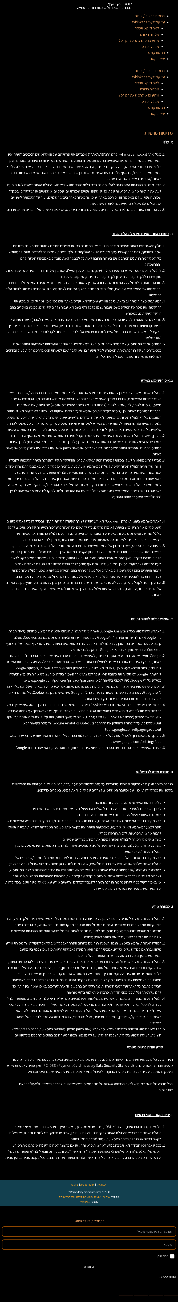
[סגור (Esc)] (126, 1294)
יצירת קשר (157, 58)
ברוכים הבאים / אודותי (149, 15)
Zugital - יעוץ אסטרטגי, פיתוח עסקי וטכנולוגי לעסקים (84, 1197)
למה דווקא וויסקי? (146, 28)
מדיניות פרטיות (87, 1184)
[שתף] (141, 1294)
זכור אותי (162, 1256)
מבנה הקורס (150, 46)
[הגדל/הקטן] (171, 1294)
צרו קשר (75, 1184)
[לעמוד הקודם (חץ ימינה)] (171, 1300)
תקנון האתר (101, 1184)
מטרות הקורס (149, 34)
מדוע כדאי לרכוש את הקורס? (139, 40)
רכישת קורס (156, 52)
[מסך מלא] (156, 1294)
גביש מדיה (85, 1201)
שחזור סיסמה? (167, 1277)
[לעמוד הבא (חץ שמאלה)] (156, 1300)
